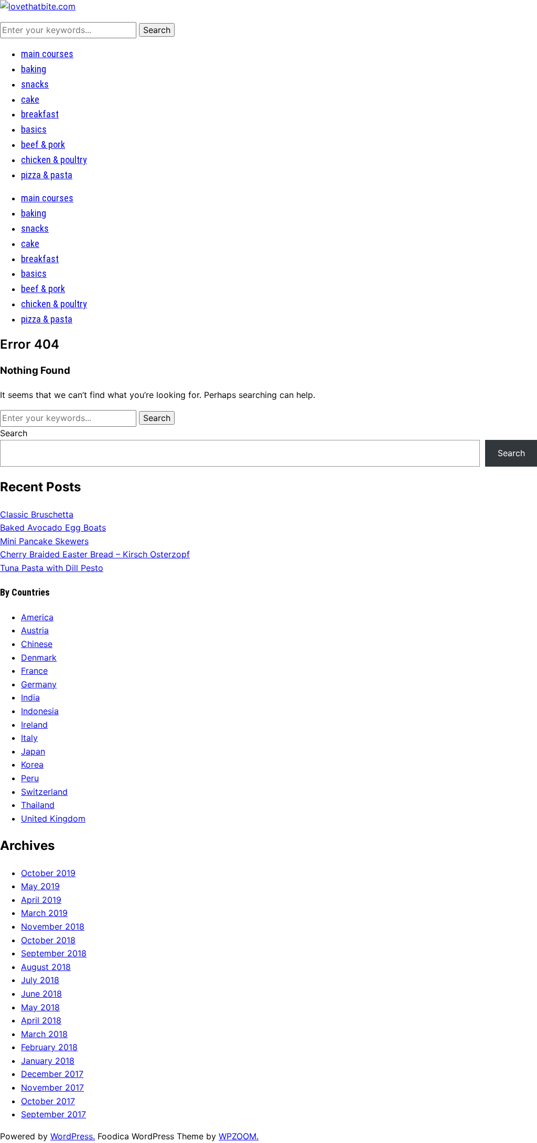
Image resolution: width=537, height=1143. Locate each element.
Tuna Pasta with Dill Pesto (51, 568)
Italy (29, 737)
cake (30, 99)
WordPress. (72, 1136)
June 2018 (41, 993)
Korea (32, 764)
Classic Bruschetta (36, 514)
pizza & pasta (46, 174)
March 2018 (44, 1034)
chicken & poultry (54, 159)
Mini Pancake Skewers (44, 541)
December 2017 (52, 1074)
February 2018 (49, 1047)
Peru (30, 778)
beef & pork (43, 144)
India (30, 697)
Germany (39, 684)
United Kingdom (53, 818)
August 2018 (46, 967)
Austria (35, 630)
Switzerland (44, 791)
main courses (47, 53)
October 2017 (48, 1101)
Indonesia (40, 711)
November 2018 (52, 926)
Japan (33, 751)
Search (13, 433)
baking (33, 68)
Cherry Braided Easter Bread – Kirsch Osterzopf (95, 554)
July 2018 (40, 980)
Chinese (36, 644)
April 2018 (41, 1020)
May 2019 (40, 886)
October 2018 (48, 940)
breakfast (40, 114)
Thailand (38, 805)
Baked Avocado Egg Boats (53, 527)
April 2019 (41, 899)
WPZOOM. (239, 1136)
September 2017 (53, 1114)
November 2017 (52, 1087)
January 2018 (47, 1060)
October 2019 (48, 873)
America (37, 617)
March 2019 (44, 913)
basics (34, 129)
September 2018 (54, 953)
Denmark (39, 657)
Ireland (34, 724)
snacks (35, 84)
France (34, 670)
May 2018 (40, 1007)
